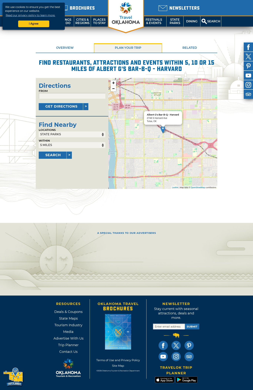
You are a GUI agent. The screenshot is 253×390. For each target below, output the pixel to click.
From (43, 90)
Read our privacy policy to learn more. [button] (30, 15)
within (44, 140)
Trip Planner (68, 345)
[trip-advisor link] (189, 356)
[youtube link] (163, 356)
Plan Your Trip (128, 48)
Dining (191, 21)
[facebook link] (163, 345)
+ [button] (113, 83)
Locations (47, 129)
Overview (65, 48)
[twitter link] (176, 345)
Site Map (118, 365)
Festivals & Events (154, 21)
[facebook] (248, 47)
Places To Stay (99, 21)
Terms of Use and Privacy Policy (118, 360)
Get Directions (61, 106)
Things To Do (65, 21)
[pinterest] (248, 66)
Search (53, 155)
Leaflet (175, 187)
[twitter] (248, 56)
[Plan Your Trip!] (13, 377)
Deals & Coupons (68, 312)
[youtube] (248, 75)
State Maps (68, 318)
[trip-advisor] (248, 94)
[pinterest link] (189, 345)
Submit (192, 326)
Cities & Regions (82, 21)
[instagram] (248, 84)
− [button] (113, 88)
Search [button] (213, 21)
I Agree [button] (34, 23)
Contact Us (68, 352)
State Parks (175, 21)
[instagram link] (176, 356)
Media (68, 332)
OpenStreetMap (198, 187)
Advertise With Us (68, 338)
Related (189, 48)
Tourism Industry (68, 325)
